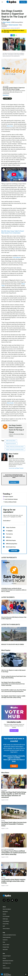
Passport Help (6, 947)
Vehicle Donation (6, 968)
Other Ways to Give (7, 963)
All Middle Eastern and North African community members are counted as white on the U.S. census (13, 590)
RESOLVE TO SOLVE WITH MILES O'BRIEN (12, 644)
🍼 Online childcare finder (9, 502)
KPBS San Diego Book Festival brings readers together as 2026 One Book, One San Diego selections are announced (13, 794)
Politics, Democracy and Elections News (15, 446)
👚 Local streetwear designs (10, 499)
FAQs (4, 942)
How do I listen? (6, 944)
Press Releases (6, 921)
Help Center (5, 949)
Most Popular (5, 650)
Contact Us (5, 939)
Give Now (23, 2)
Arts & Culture (4, 790)
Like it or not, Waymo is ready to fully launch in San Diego (13, 670)
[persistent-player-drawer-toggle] (26, 974)
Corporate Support (7, 955)
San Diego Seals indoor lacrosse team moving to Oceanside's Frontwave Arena (14, 824)
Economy (3, 820)
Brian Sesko (10, 403)
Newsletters (5, 911)
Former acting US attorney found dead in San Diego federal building (13, 677)
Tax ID (4, 965)
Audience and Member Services (9, 934)
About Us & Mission (7, 909)
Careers (4, 914)
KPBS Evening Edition (11, 440)
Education (3, 877)
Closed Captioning (6, 937)
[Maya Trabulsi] (4, 457)
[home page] (11, 2)
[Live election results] (14, 712)
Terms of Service (6, 928)
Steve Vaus (10, 126)
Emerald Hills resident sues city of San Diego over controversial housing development (13, 690)
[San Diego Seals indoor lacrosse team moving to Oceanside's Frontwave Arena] (14, 812)
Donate (14, 766)
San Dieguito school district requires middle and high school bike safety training (13, 696)
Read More (6, 95)
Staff (4, 926)
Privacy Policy (6, 923)
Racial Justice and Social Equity (7, 849)
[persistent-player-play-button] (2, 974)
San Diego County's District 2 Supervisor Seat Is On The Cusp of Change (14, 88)
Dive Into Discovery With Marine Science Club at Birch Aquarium (13, 617)
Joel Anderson (17, 257)
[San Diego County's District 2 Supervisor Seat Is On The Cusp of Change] (14, 71)
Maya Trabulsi (6, 22)
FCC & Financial (6, 916)
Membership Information (8, 960)
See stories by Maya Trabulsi (16, 468)
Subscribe (14, 550)
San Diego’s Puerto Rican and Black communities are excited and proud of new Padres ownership (13, 684)
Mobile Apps (5, 918)
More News (5, 772)
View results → (14, 730)
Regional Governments (11, 443)
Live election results (14, 722)
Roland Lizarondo (13, 25)
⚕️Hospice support (8, 496)
